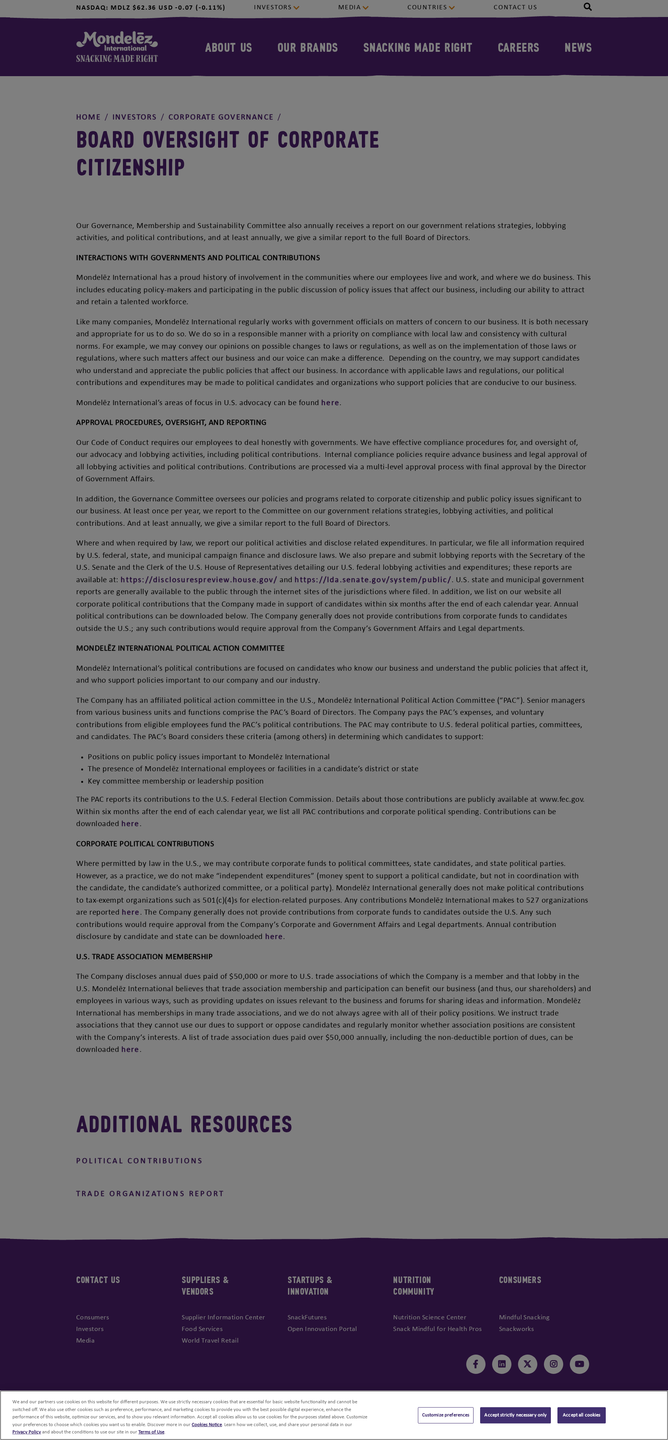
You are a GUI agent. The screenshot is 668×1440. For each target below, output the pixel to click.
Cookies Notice (207, 1424)
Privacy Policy (26, 1432)
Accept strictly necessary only (515, 1415)
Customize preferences (446, 1415)
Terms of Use (151, 1432)
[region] (334, 1415)
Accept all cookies (581, 1415)
